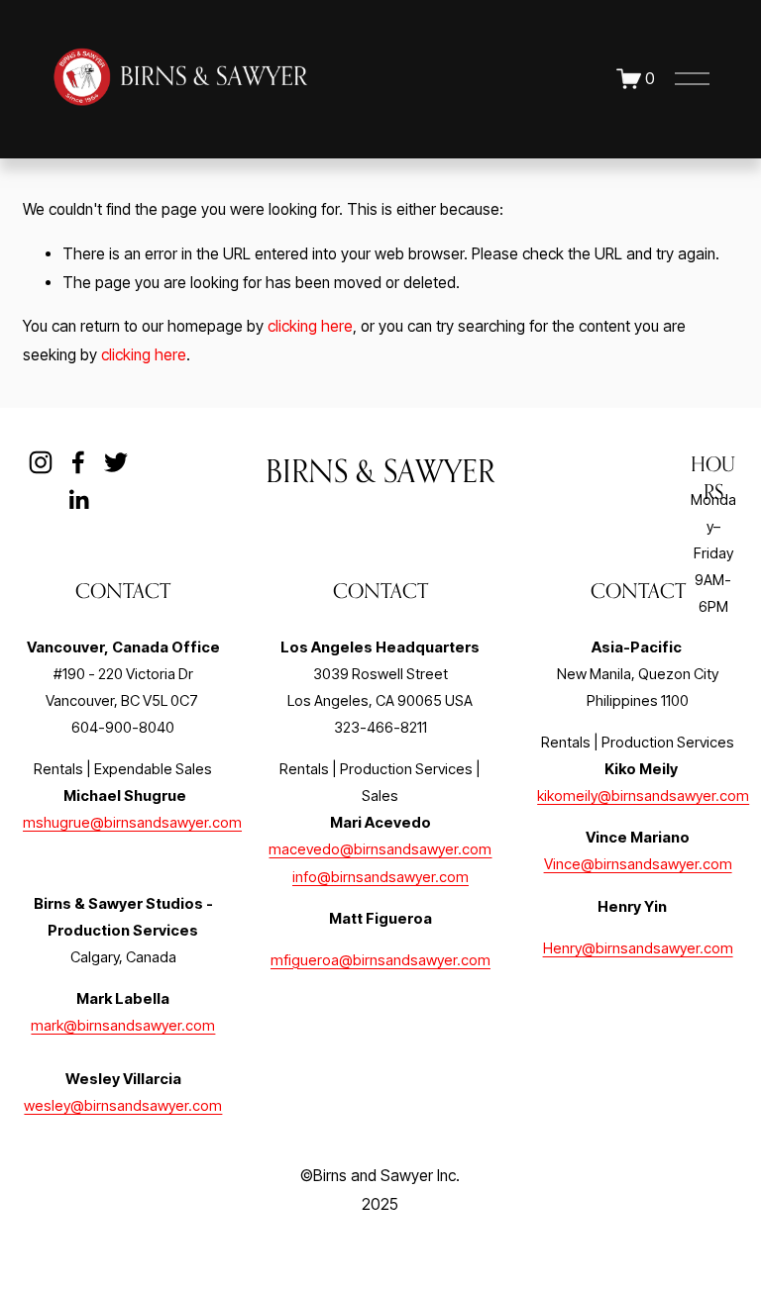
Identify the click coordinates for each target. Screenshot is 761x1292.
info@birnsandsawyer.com (380, 877)
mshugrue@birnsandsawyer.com (132, 823)
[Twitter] (116, 462)
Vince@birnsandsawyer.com (638, 864)
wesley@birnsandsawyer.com (123, 1106)
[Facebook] (78, 462)
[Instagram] (41, 462)
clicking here (310, 326)
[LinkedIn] (78, 500)
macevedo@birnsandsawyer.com (380, 849)
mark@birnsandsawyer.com (123, 1026)
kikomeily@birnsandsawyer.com (643, 796)
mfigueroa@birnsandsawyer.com (380, 960)
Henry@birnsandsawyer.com (638, 948)
